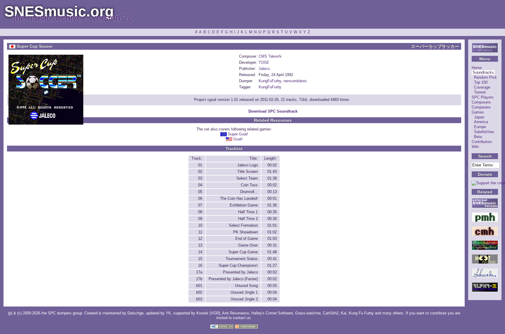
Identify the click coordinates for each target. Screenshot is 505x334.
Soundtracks (483, 72)
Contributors (482, 142)
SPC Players (483, 97)
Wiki (475, 146)
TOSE (264, 62)
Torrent (480, 92)
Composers (481, 102)
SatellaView (484, 132)
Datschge (135, 313)
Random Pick (485, 77)
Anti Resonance (235, 313)
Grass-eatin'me (308, 313)
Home (477, 68)
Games (478, 112)
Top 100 (480, 82)
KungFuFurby (270, 81)
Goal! (238, 139)
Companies (481, 107)
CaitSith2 (330, 313)
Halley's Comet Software (272, 313)
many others (392, 313)
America (481, 122)
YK (168, 313)
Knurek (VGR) (208, 313)
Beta (478, 137)
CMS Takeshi (270, 56)
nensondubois (295, 81)
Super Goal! (238, 134)
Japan (479, 117)
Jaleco (264, 68)
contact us (242, 318)
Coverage (482, 87)
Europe (480, 127)
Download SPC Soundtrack (273, 111)
